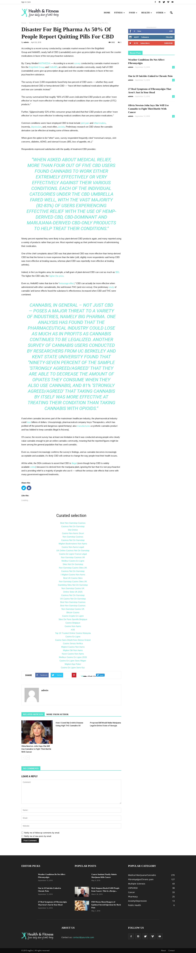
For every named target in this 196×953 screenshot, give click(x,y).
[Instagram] (159, 2)
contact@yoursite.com (83, 937)
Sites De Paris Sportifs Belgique (73, 619)
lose (29, 422)
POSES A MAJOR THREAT (59, 311)
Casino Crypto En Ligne (73, 616)
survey (77, 63)
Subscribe (168, 43)
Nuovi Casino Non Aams (73, 654)
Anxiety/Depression (137, 901)
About (163, 950)
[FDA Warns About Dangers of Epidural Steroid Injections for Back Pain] (82, 906)
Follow (169, 37)
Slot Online (73, 530)
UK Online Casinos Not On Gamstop (72, 550)
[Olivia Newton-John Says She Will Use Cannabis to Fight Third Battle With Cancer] (37, 732)
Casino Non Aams (73, 626)
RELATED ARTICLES (33, 714)
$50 (117, 272)
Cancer (131, 892)
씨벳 (73, 629)
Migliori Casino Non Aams (73, 647)
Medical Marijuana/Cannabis (142, 875)
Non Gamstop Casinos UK (73, 557)
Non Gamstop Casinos (73, 537)
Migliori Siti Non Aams (73, 650)
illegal (74, 463)
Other (159, 13)
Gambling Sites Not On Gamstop (73, 585)
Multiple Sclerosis (136, 883)
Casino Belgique (72, 623)
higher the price (55, 276)
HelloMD (53, 67)
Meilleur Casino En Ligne (73, 561)
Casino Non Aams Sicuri (73, 533)
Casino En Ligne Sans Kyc (73, 667)
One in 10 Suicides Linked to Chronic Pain (150, 76)
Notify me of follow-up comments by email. (42, 833)
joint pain (85, 123)
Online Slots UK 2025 (73, 592)
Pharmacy (133, 896)
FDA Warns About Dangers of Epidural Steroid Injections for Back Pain (106, 905)
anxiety (61, 126)
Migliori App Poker (73, 664)
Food (132, 13)
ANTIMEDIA (44, 63)
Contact (171, 950)
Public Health (134, 905)
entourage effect (66, 283)
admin (26, 42)
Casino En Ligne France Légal (73, 554)
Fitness (118, 13)
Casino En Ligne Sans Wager (73, 660)
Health (145, 13)
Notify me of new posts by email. (38, 836)
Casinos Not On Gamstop (73, 526)
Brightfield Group (37, 67)
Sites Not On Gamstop (73, 564)
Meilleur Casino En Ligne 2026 (73, 657)
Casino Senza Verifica (73, 643)
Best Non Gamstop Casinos (72, 523)
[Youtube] (172, 2)
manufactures (83, 426)
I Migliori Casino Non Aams (73, 574)
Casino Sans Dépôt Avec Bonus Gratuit (73, 640)
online (33, 467)
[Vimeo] (168, 2)
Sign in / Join (26, 2)
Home (107, 13)
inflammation (100, 123)
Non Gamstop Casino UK (72, 588)
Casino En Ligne (72, 636)
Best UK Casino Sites (73, 578)
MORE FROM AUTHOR (57, 714)
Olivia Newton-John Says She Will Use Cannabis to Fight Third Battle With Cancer (36, 749)
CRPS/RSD (133, 888)
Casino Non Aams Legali (73, 547)
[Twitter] (164, 2)
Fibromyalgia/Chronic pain (141, 879)
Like (171, 31)
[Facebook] (155, 2)
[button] (171, 12)
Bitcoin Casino (72, 612)
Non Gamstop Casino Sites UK (73, 567)
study (111, 287)
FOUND (91, 356)
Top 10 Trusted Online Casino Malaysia (73, 633)
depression (36, 126)
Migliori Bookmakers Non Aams (73, 543)
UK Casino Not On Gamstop (73, 598)
